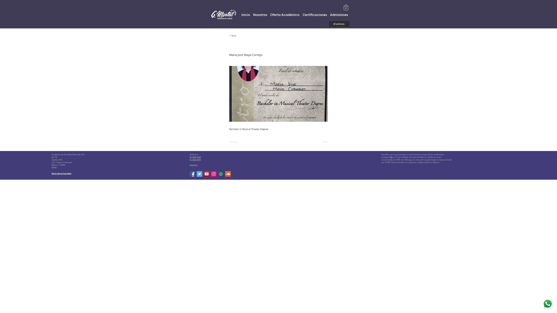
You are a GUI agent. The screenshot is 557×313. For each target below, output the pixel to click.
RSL (391, 157)
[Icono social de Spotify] (221, 174)
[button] (345, 7)
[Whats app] (547, 303)
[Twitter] (199, 174)
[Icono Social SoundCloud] (228, 174)
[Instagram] (214, 174)
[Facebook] (192, 174)
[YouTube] (206, 174)
